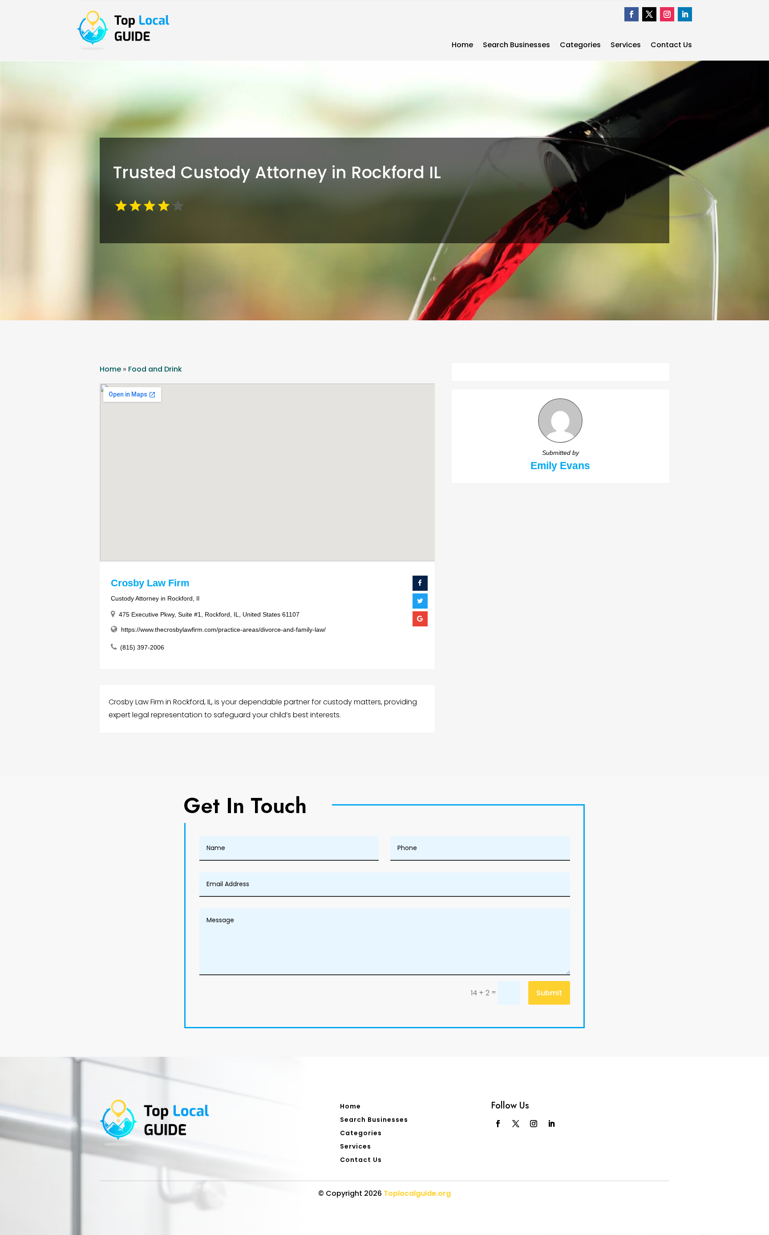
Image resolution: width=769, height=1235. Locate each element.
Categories (580, 46)
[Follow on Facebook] (631, 14)
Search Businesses (516, 46)
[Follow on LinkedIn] (685, 14)
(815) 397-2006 (142, 647)
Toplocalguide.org (417, 1193)
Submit (549, 993)
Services (626, 46)
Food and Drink (155, 369)
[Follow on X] (649, 14)
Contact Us (671, 46)
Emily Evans (560, 465)
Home (462, 46)
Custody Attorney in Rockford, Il (155, 598)
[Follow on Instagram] (667, 14)
